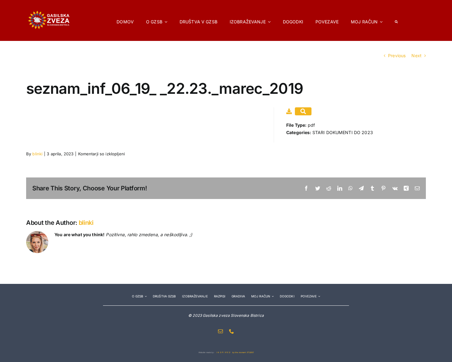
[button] (396, 20)
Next (416, 55)
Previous (397, 55)
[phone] (231, 331)
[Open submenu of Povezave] (318, 296)
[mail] (220, 331)
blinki (37, 153)
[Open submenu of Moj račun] (272, 296)
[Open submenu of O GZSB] (145, 296)
